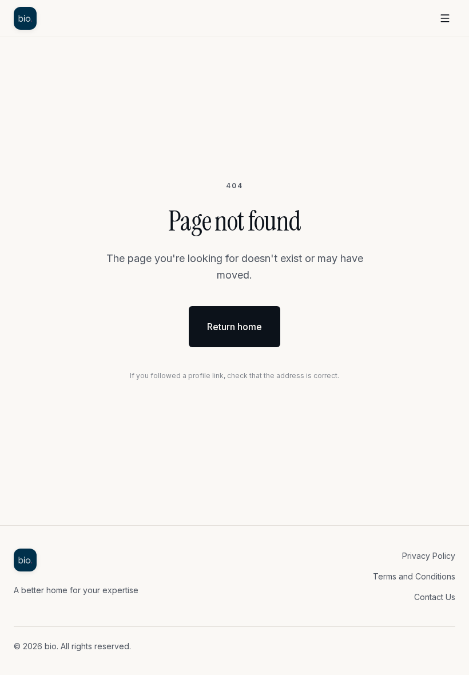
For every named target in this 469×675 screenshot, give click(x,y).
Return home (234, 326)
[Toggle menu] (445, 18)
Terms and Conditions (414, 576)
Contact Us (434, 597)
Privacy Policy (428, 556)
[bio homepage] (25, 18)
